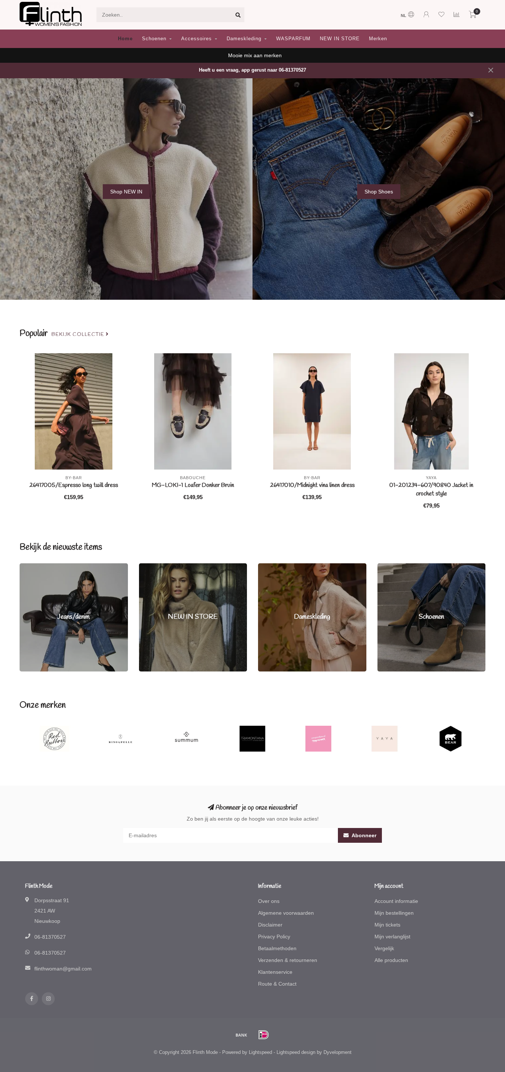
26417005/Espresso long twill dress (73, 485)
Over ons (268, 901)
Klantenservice (275, 972)
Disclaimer (270, 925)
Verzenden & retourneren (287, 960)
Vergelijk (384, 948)
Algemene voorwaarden (286, 913)
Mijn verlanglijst (392, 936)
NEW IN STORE (340, 38)
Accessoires (196, 38)
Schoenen (154, 38)
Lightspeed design (296, 1052)
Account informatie (396, 901)
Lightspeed (260, 1052)
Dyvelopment (337, 1052)
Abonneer (363, 835)
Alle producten (391, 960)
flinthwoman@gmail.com (63, 969)
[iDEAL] (263, 1034)
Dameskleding (244, 38)
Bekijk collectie (78, 334)
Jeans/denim (35, 567)
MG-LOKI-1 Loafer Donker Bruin (193, 485)
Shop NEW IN (126, 192)
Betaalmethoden (277, 948)
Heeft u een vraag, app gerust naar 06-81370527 (252, 70)
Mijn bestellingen (394, 913)
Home (125, 38)
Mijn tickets (387, 925)
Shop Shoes (379, 192)
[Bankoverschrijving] (241, 1034)
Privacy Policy (274, 936)
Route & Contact (277, 984)
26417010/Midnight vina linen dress (312, 485)
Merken (378, 38)
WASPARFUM (293, 38)
